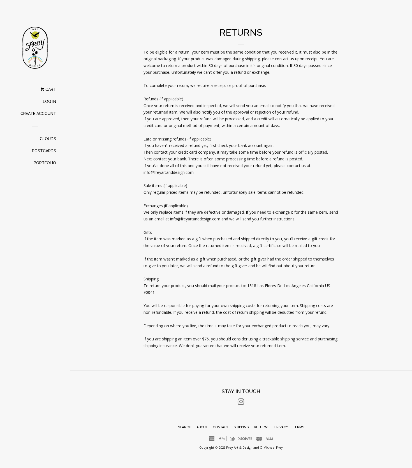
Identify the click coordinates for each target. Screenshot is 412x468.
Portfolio (45, 163)
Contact (221, 427)
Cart (50, 89)
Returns (261, 427)
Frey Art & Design (239, 447)
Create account (38, 113)
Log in (49, 101)
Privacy (281, 427)
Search (184, 427)
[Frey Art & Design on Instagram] (241, 402)
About (202, 427)
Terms (298, 427)
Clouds (48, 139)
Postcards (44, 151)
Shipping (241, 427)
